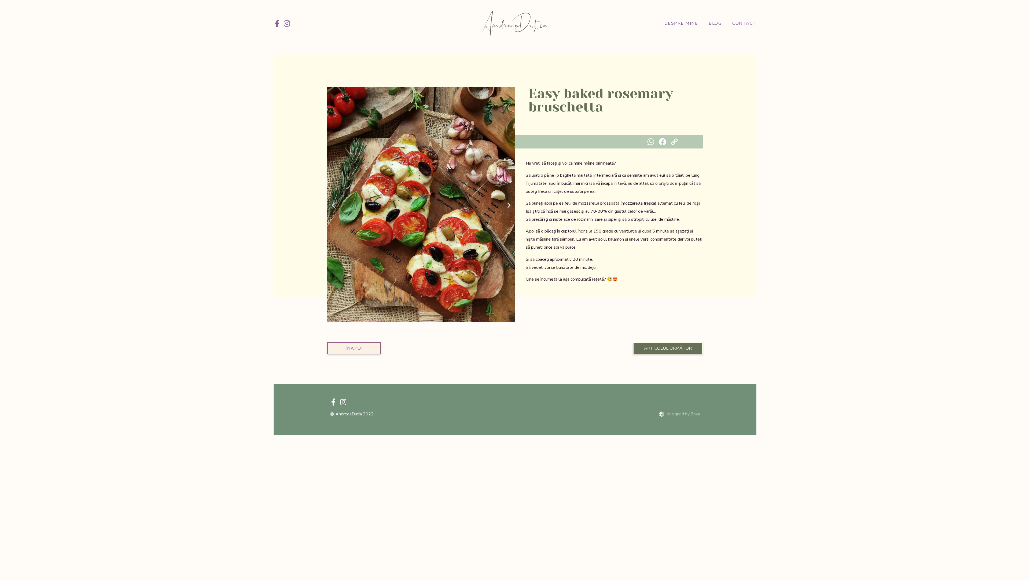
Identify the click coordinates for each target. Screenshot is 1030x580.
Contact (744, 23)
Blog (715, 23)
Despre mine (681, 23)
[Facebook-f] (277, 23)
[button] (333, 205)
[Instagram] (286, 23)
